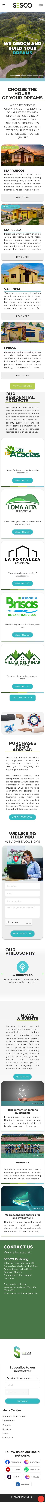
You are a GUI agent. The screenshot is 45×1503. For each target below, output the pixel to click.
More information (22, 817)
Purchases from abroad (14, 1416)
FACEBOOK (16, 1462)
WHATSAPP (35, 1469)
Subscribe (22, 1401)
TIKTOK (16, 1477)
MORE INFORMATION (22, 933)
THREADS (35, 1477)
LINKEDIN (25, 1484)
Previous (1, 974)
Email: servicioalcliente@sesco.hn (21, 1293)
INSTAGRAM (35, 1462)
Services (6, 1429)
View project (22, 480)
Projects (6, 1425)
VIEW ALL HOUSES (22, 386)
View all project (22, 698)
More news (22, 1077)
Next (43, 974)
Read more (22, 197)
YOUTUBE (16, 1469)
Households (8, 1420)
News (5, 1433)
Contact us (7, 1437)
